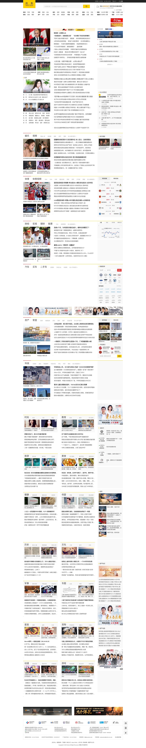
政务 (121, 14)
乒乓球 (78, 179)
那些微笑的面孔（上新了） (32, 569)
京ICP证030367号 (58, 727)
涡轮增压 (113, 292)
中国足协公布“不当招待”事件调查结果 (73, 603)
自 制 (25, 115)
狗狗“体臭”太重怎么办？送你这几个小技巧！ (75, 652)
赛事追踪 (91, 663)
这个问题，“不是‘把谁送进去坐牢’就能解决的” (75, 437)
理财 (33, 14)
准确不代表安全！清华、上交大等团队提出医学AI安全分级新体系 (44, 517)
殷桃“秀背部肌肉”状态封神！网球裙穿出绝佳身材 (39, 442)
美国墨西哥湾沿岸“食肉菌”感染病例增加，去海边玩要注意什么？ (43, 514)
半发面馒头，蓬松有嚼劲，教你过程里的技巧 (75, 475)
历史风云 (54, 583)
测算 (33, 625)
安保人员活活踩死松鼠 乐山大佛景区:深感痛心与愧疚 (70, 75)
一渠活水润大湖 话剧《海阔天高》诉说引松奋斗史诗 (77, 569)
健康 (77, 14)
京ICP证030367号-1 (75, 727)
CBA (50, 179)
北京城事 (100, 29)
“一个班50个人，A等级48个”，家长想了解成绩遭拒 (77, 445)
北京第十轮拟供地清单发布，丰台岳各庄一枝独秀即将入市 (71, 349)
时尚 (27, 417)
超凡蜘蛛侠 (46, 118)
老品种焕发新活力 (82, 44)
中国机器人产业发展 (80, 55)
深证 (107, 222)
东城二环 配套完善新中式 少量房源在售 (109, 591)
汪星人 (90, 625)
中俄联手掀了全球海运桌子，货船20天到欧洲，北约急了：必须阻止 (44, 608)
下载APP (114, 1)
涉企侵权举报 (118, 737)
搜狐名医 (44, 495)
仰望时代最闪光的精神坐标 (79, 49)
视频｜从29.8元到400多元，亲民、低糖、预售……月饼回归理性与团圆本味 (84, 481)
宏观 (28, 14)
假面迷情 (31, 115)
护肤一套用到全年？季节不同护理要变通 (36, 525)
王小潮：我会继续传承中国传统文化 (38, 94)
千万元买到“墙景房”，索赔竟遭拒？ (64, 46)
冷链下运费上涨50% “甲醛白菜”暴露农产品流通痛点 (69, 67)
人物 (43, 417)
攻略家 (53, 456)
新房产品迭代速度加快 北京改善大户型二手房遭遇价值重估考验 (73, 352)
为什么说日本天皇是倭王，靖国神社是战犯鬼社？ (39, 567)
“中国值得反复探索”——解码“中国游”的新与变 (38, 478)
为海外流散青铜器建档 (68, 44)
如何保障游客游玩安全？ (83, 38)
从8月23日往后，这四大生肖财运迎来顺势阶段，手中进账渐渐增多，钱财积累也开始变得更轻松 (53, 652)
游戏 (92, 14)
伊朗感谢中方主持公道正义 (70, 608)
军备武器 (44, 583)
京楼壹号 (105, 351)
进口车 (107, 292)
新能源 (63, 14)
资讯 (53, 320)
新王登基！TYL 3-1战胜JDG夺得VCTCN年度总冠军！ (78, 683)
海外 (63, 320)
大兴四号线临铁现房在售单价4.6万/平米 (109, 579)
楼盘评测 (117, 351)
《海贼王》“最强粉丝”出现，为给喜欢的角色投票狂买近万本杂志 (43, 683)
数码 (69, 363)
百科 (58, 320)
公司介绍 (80, 742)
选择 (41, 122)
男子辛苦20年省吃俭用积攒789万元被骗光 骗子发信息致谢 (71, 119)
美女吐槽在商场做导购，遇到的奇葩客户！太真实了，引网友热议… (114, 515)
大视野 (118, 12)
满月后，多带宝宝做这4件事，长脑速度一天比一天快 (77, 519)
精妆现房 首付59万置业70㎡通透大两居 (109, 645)
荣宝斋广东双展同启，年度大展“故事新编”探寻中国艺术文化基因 (81, 575)
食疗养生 (81, 456)
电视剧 (63, 12)
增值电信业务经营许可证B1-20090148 (33, 727)
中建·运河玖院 (114, 341)
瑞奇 (36, 120)
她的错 (48, 113)
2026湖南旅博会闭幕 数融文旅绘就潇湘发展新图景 (39, 475)
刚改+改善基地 (106, 352)
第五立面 (31, 113)
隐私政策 (85, 742)
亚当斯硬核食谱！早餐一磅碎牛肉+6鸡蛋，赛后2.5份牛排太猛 (80, 478)
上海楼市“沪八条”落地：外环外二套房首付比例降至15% (70, 332)
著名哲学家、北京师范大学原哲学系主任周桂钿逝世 (77, 564)
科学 (64, 363)
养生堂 (37, 122)
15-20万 (113, 289)
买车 (58, 14)
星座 (27, 624)
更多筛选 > (119, 286)
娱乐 (27, 136)
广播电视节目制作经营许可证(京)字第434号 (99, 729)
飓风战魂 (47, 120)
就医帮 (53, 495)
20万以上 (119, 289)
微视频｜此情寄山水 (60, 33)
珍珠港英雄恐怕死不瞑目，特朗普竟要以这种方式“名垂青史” (42, 611)
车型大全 (58, 267)
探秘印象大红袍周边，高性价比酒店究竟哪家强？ (39, 483)
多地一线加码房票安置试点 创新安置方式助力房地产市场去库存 (73, 335)
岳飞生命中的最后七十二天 (32, 575)
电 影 (25, 118)
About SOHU (74, 742)
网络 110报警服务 (68, 722)
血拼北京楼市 (106, 347)
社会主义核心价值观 (117, 20)
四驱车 (101, 292)
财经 (27, 224)
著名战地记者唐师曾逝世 (69, 611)
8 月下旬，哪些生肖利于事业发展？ (35, 644)
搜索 (119, 356)
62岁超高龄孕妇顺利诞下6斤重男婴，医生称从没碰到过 (78, 517)
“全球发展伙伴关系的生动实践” (63, 55)
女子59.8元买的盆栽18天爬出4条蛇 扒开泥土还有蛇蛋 (70, 99)
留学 (80, 417)
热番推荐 (54, 663)
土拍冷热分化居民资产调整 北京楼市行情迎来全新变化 (70, 344)
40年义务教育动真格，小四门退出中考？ (74, 447)
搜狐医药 (34, 495)
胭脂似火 (37, 115)
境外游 (43, 456)
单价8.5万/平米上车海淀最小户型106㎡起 (110, 584)
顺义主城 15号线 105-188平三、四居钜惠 (110, 636)
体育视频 (37, 179)
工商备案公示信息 (75, 731)
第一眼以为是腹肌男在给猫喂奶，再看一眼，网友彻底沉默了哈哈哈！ (83, 647)
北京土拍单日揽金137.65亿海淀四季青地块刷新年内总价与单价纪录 (74, 337)
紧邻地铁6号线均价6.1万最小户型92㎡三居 (110, 582)
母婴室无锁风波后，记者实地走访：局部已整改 (76, 525)
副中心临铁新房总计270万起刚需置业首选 (110, 596)
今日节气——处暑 (67, 572)
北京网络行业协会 (56, 722)
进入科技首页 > (76, 363)
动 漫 (25, 120)
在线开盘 (69, 320)
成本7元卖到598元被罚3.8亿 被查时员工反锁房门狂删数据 (71, 104)
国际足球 (61, 179)
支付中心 (54, 742)
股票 (50, 224)
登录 (121, 1)
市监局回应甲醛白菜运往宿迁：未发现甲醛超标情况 (69, 64)
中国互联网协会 (80, 722)
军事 (28, 12)
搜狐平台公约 (91, 742)
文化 (88, 12)
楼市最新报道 (118, 348)
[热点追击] (109, 29)
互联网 (34, 363)
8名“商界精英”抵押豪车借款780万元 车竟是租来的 (69, 117)
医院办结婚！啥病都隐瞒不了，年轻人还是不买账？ (77, 514)
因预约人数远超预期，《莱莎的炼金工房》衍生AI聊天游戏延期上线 (81, 693)
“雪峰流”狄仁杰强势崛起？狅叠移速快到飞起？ (75, 691)
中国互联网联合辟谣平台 (76, 732)
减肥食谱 (91, 456)
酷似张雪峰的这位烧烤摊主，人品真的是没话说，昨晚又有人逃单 (114, 521)
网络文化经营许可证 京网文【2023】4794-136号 (36, 729)
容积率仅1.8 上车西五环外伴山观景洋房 (109, 643)
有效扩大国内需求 (73, 41)
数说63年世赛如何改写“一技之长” (75, 52)
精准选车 (119, 292)
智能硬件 (45, 363)
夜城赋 (43, 115)
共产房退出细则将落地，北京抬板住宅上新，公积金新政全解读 (73, 347)
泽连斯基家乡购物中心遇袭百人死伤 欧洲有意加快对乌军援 (71, 92)
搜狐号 (102, 428)
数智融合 (56, 44)
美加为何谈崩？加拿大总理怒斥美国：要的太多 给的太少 (71, 81)
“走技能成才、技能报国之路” (62, 35)
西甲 (72, 179)
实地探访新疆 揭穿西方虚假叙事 (76, 57)
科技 (27, 363)
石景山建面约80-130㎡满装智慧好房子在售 (110, 598)
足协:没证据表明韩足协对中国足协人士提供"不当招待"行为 (71, 127)
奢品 (53, 417)
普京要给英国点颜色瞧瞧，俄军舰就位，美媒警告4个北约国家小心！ (45, 605)
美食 (64, 456)
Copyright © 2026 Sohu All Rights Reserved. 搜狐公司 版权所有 (73, 745)
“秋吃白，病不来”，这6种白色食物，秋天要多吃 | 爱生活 (78, 483)
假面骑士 (31, 120)
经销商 (65, 267)
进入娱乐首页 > (72, 136)
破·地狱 (31, 118)
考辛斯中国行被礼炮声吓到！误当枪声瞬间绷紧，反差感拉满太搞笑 (114, 527)
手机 (59, 363)
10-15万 (107, 289)
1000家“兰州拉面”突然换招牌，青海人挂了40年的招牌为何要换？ (81, 486)
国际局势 (34, 583)
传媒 (80, 583)
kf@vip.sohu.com (88, 737)
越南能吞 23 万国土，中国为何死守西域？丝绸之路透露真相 (42, 572)
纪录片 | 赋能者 (58, 52)
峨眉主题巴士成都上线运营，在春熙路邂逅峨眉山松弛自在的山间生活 (45, 481)
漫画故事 (34, 663)
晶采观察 (79, 46)
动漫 (88, 14)
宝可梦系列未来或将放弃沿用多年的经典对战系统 (76, 688)
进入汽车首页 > (73, 267)
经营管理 (63, 224)
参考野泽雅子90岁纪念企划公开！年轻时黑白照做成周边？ (42, 688)
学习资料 (91, 417)
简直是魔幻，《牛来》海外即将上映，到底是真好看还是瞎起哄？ (43, 685)
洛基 (43, 113)
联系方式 (69, 742)
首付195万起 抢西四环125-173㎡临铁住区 (110, 593)
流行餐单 (71, 456)
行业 (57, 224)
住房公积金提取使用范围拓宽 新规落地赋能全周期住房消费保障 (73, 329)
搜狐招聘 (59, 742)
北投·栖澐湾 (113, 331)
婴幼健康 (91, 495)
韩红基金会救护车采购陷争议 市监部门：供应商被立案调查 (71, 72)
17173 (117, 14)
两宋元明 (54, 545)
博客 (107, 12)
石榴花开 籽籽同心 (59, 57)
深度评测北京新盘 (118, 352)
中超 (55, 179)
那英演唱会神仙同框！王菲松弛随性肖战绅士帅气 (39, 439)
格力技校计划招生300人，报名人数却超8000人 (76, 442)
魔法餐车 (41, 120)
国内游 (34, 456)
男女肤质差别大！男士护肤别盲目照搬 (35, 522)
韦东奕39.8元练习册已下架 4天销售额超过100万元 (69, 110)
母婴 (77, 12)
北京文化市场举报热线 (92, 722)
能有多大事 (38, 113)
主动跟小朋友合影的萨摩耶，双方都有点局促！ (76, 644)
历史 (92, 12)
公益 (121, 12)
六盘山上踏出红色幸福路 (61, 49)
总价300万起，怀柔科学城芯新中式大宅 (109, 638)
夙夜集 (48, 115)
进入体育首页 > (91, 179)
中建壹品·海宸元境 (103, 331)
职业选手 (81, 663)
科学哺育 (81, 495)
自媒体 (52, 267)
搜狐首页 (29, 4)
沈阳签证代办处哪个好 (31, 486)
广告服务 (64, 742)
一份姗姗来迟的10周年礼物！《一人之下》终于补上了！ (41, 691)
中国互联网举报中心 (31, 722)
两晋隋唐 (44, 545)
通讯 (39, 363)
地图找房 (47, 320)
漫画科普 (44, 663)
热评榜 (103, 14)
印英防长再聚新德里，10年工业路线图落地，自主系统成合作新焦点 (44, 614)
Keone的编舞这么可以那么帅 (36, 99)
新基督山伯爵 (38, 118)
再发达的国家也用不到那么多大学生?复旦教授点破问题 (78, 439)
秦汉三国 (34, 545)
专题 (33, 12)
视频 (58, 12)
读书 (80, 545)
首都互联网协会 (106, 722)
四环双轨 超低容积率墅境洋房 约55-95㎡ (109, 631)
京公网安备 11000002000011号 (33, 731)
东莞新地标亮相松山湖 (68, 567)
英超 (43, 12)
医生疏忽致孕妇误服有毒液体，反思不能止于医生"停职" (78, 522)
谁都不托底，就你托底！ (113, 532)
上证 (101, 222)
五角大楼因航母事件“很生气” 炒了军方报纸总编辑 (69, 90)
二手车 (43, 267)
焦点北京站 (117, 347)
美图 (64, 136)
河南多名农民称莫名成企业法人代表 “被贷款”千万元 (69, 69)
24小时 (103, 12)
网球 (83, 179)
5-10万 (101, 289)
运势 (43, 625)
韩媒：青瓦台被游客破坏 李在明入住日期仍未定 (68, 87)
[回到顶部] (126, 737)
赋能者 (72, 38)
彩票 (107, 14)
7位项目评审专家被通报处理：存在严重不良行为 (68, 102)
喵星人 (81, 625)
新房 (43, 14)
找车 (119, 270)
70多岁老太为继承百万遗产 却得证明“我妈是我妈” (69, 122)
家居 (47, 14)
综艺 (59, 136)
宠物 (64, 624)
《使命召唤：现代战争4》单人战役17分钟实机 (76, 685)
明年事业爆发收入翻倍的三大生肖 (34, 655)
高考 (70, 417)
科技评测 (53, 363)
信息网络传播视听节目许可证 (95, 731)
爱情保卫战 (47, 122)
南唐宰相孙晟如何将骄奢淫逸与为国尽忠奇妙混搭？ (40, 564)
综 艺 (25, 122)
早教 (70, 495)
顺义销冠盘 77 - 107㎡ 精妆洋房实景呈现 (109, 589)
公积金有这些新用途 (60, 41)
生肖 (53, 625)
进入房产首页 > (78, 320)
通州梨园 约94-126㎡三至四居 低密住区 (109, 633)
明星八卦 (42, 136)
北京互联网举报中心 (43, 722)
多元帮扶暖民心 (85, 41)
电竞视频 (71, 663)
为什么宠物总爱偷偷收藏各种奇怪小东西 (74, 649)
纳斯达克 (120, 222)
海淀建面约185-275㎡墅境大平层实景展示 (110, 640)
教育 (73, 14)
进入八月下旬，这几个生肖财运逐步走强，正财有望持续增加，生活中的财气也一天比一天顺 (52, 649)
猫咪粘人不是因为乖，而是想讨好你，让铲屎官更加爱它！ (79, 655)
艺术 (90, 545)
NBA (47, 12)
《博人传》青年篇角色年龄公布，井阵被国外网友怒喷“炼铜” (42, 693)
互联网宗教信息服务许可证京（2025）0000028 (100, 732)
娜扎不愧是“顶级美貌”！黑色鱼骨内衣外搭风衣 (38, 437)
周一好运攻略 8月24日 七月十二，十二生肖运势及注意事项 (42, 647)
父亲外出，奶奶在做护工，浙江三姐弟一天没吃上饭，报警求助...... (81, 605)
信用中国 (27, 732)
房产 (27, 320)
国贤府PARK (102, 341)
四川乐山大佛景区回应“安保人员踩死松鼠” (74, 614)
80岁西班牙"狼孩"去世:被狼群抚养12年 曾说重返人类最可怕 (72, 84)
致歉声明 (91, 583)
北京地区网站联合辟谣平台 (60, 731)
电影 (54, 136)
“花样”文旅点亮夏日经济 (61, 38)
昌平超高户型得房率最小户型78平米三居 (109, 586)
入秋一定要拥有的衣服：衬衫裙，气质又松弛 (37, 447)
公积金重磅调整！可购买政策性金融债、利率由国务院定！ (71, 326)
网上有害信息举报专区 (117, 25)
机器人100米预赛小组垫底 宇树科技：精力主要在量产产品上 (72, 107)
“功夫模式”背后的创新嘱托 (81, 35)
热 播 (25, 113)
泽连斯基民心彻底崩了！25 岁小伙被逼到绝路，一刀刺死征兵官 (43, 603)
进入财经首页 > (72, 224)
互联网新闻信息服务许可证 (60, 729)
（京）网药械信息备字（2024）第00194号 (99, 727)
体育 (27, 179)
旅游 (73, 12)
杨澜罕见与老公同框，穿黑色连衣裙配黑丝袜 (37, 445)
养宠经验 (71, 625)
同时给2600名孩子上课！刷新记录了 (38, 97)
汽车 (27, 267)
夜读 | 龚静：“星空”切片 (113, 507)
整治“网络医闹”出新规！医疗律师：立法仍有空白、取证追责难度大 (44, 519)
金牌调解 (31, 122)
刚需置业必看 (106, 348)
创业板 (113, 222)
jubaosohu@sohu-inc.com (106, 737)
